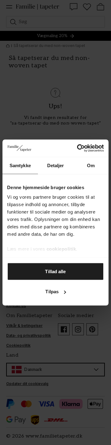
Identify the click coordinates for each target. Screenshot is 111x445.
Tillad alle (55, 271)
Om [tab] (91, 165)
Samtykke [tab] (20, 165)
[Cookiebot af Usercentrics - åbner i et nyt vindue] (78, 148)
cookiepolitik (61, 249)
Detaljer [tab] (55, 165)
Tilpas (52, 291)
